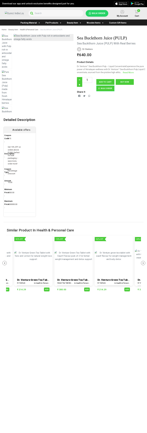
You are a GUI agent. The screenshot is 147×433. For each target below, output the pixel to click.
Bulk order (98, 13)
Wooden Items (93, 23)
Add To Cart (105, 82)
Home (4, 30)
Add (6, 289)
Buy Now (124, 82)
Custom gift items (117, 23)
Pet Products (52, 23)
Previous (4, 263)
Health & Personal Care (29, 30)
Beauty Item (72, 23)
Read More (128, 72)
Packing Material (29, 23)
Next (143, 263)
